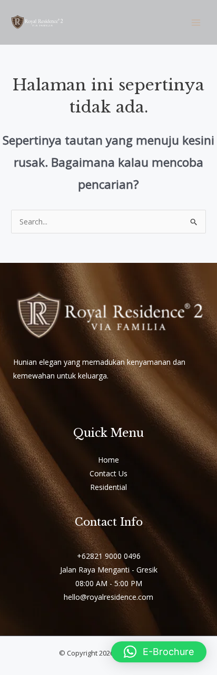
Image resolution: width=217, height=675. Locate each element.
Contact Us (108, 473)
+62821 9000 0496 (109, 556)
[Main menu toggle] (195, 22)
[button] (158, 651)
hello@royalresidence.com (108, 597)
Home (108, 460)
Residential (108, 487)
